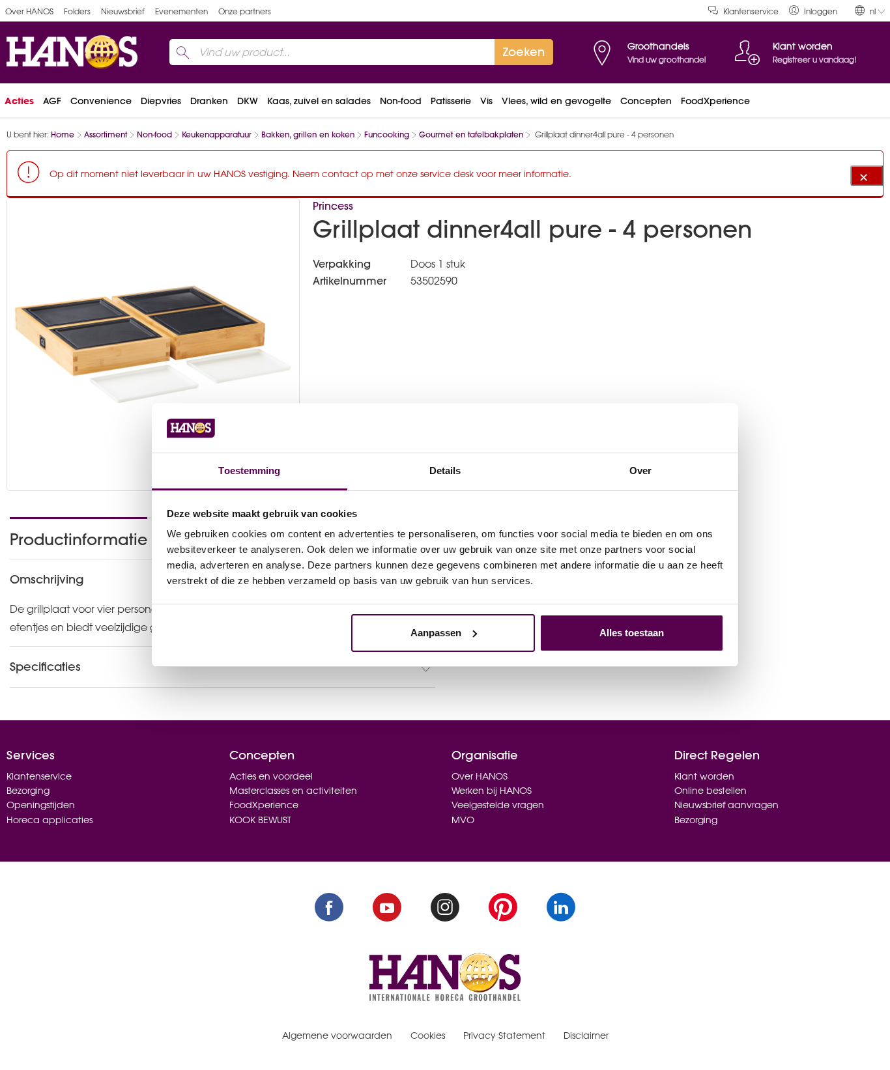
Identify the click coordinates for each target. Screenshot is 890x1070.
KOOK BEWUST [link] (260, 819)
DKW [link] (247, 100)
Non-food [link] (401, 100)
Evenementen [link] (181, 11)
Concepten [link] (646, 100)
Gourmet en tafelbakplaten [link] (471, 134)
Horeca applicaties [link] (50, 819)
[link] (813, 10)
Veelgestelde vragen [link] (498, 804)
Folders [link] (77, 11)
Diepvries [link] (161, 100)
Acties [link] (19, 100)
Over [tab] (640, 470)
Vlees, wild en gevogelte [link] (556, 100)
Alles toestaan (631, 632)
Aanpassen (435, 632)
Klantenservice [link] (751, 11)
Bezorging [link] (28, 790)
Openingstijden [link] (41, 804)
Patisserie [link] (451, 100)
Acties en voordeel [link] (271, 776)
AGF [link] (52, 100)
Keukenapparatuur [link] (216, 134)
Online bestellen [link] (710, 790)
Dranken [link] (209, 100)
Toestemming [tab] (249, 470)
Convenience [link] (101, 100)
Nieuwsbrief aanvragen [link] (726, 804)
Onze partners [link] (244, 11)
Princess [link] (333, 206)
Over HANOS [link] (29, 11)
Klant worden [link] (704, 776)
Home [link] (62, 134)
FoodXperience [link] (715, 100)
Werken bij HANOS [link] (492, 790)
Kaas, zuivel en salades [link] (319, 100)
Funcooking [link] (386, 134)
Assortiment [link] (105, 134)
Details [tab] (445, 470)
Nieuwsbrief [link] (123, 11)
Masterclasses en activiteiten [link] (293, 790)
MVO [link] (463, 819)
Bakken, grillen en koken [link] (307, 134)
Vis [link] (486, 100)
